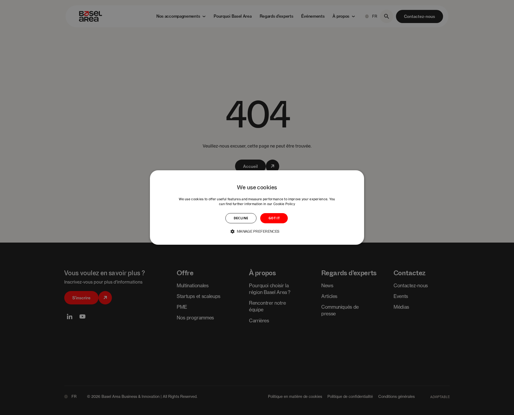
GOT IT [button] (274, 218)
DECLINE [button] (241, 218)
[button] (257, 231)
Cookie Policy (284, 204)
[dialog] (257, 207)
